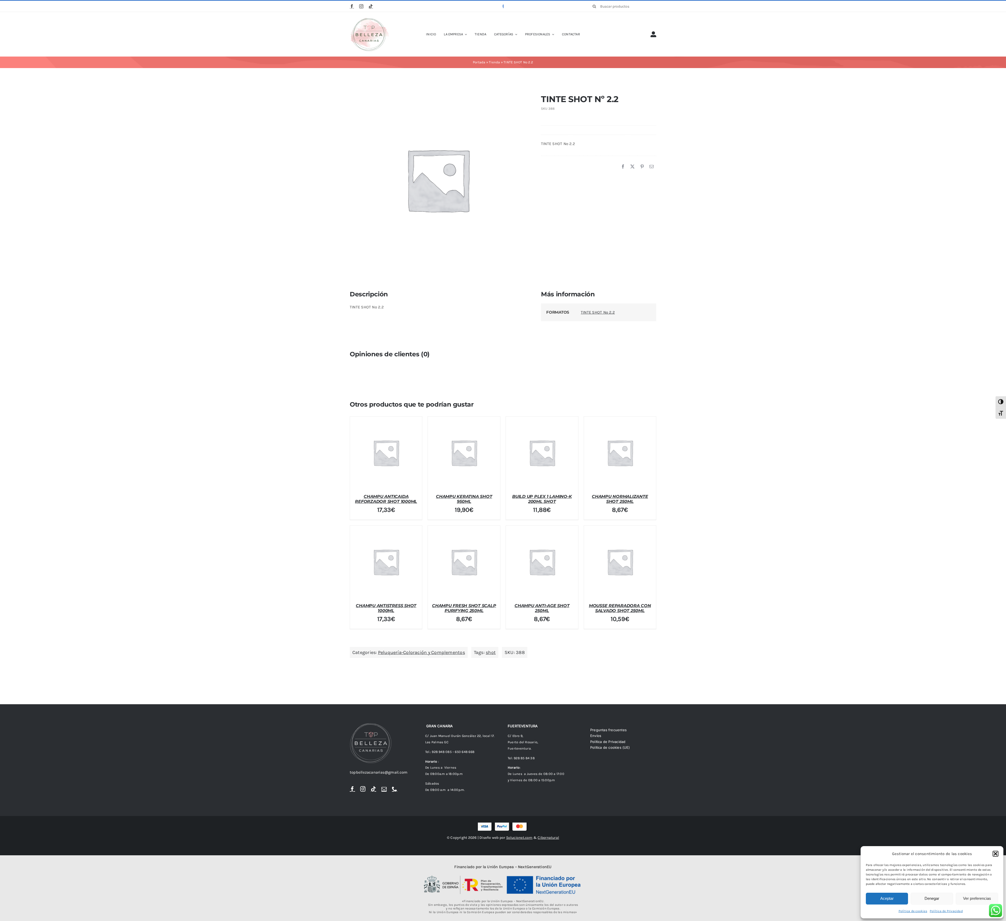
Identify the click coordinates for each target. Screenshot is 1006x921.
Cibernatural (548, 837)
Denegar (932, 898)
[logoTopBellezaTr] (369, 19)
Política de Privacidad (946, 911)
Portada (479, 62)
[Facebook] (623, 167)
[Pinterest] (642, 167)
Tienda (494, 62)
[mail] (384, 789)
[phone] (394, 789)
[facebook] (352, 6)
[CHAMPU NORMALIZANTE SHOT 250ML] (620, 453)
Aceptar (887, 898)
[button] (995, 853)
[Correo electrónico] (651, 167)
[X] (632, 167)
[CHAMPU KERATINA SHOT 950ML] (464, 453)
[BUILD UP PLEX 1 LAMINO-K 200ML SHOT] (542, 453)
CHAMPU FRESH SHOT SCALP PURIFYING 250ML (464, 608)
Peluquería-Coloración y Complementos (421, 652)
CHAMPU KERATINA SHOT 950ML (464, 499)
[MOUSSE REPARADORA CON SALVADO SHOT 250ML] (620, 562)
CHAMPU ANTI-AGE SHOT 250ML (542, 608)
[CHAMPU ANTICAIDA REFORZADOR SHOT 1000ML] (386, 453)
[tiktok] (371, 6)
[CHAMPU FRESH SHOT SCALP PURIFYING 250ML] (464, 562)
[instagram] (361, 6)
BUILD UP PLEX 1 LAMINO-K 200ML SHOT (542, 499)
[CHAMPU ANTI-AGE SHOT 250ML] (542, 562)
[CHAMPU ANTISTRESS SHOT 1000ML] (386, 562)
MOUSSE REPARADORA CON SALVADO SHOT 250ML (620, 608)
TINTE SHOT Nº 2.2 (598, 312)
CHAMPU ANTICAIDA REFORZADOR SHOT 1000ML (386, 499)
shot (491, 652)
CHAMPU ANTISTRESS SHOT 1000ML (386, 608)
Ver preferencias (977, 898)
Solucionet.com (519, 837)
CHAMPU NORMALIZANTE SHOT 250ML (620, 499)
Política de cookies (913, 911)
